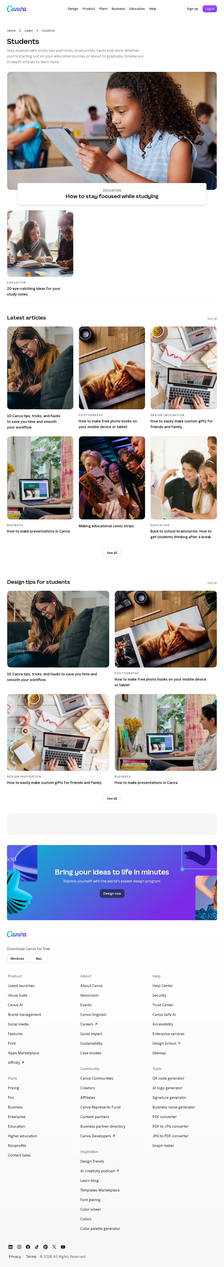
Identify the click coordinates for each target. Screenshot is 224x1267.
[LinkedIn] (10, 1246)
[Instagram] (19, 1246)
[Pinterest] (45, 1246)
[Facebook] (28, 1246)
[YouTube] (63, 1246)
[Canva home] (17, 8)
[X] (54, 1246)
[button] (73, 8)
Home (11, 30)
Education (112, 190)
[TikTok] (36, 1246)
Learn (28, 30)
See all (212, 318)
